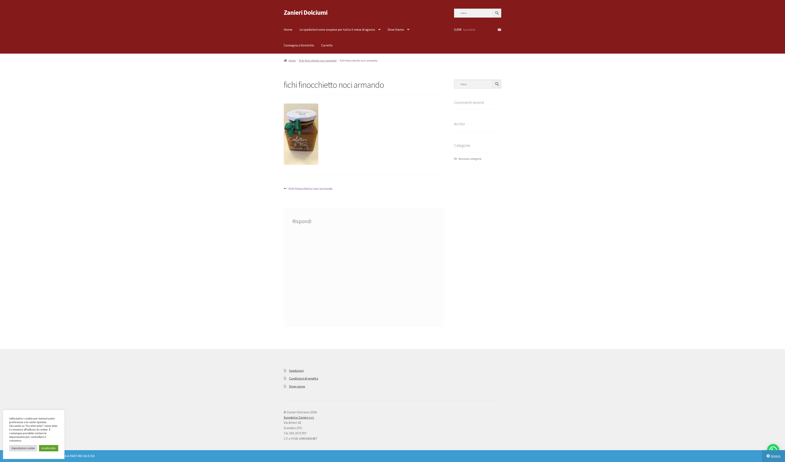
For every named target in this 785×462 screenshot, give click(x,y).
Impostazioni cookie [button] (23, 448)
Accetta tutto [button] (48, 448)
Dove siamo (297, 386)
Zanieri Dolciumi (305, 12)
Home (288, 29)
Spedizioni (296, 371)
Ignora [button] (775, 456)
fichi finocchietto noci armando (318, 60)
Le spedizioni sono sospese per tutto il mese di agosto (337, 29)
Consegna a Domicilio (299, 45)
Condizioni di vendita (303, 378)
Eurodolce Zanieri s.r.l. (299, 417)
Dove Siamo (396, 29)
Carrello (327, 45)
